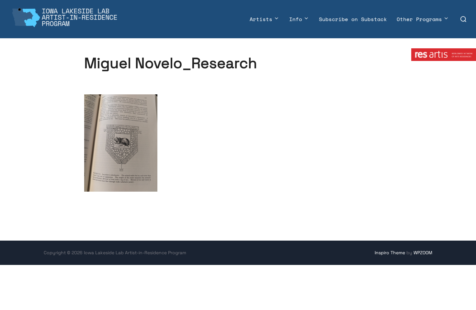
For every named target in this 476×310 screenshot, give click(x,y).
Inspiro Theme (390, 253)
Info (295, 19)
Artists (261, 19)
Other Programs (419, 19)
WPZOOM (423, 253)
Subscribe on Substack (353, 19)
